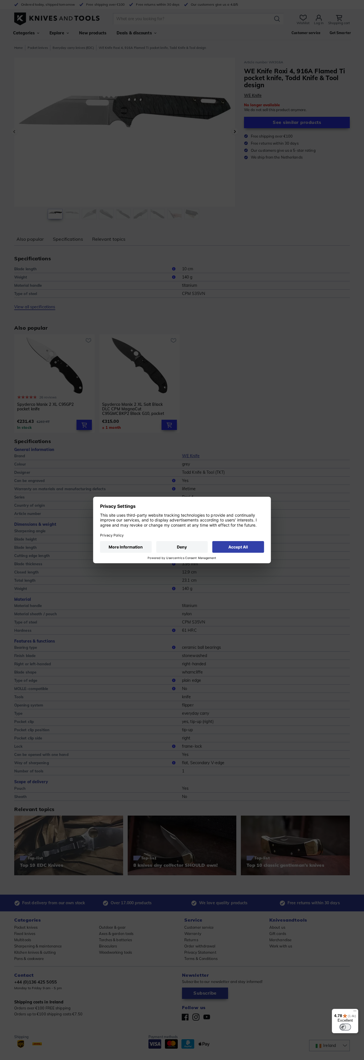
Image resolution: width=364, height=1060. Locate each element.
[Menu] (354, 1012)
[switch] (345, 1027)
